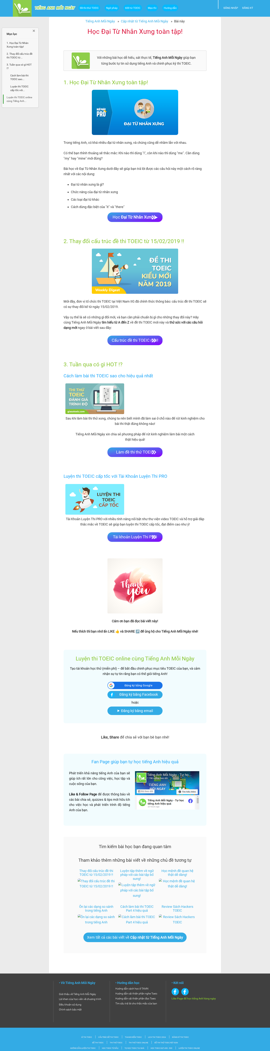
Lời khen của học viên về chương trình (80, 999)
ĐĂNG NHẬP (231, 7)
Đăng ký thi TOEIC (180, 1037)
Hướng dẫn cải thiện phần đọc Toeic (135, 998)
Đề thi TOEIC (98, 1043)
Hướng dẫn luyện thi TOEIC (83, 1048)
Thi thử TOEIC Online (138, 1043)
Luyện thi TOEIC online (189, 1048)
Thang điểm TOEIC (133, 1037)
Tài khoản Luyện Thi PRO (135, 537)
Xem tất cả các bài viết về (135, 937)
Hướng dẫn (170, 7)
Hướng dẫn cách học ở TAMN (131, 988)
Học (135, 217)
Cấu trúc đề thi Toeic (108, 1037)
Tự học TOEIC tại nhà (134, 1048)
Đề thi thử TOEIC (89, 7)
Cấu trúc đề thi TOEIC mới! (135, 340)
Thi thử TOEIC (116, 1043)
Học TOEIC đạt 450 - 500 (161, 1048)
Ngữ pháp (112, 7)
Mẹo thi (152, 7)
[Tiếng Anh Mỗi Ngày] (22, 8)
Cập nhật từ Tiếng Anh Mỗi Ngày (144, 21)
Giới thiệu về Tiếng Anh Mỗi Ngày (77, 994)
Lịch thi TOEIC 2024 (157, 1037)
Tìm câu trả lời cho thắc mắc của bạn (136, 1003)
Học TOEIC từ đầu (110, 1048)
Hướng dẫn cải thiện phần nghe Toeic (136, 993)
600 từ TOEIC (132, 7)
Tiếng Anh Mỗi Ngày (100, 21)
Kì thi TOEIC (86, 1037)
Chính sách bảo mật (70, 1009)
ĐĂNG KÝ (247, 7)
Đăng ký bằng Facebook (138, 694)
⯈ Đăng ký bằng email (135, 711)
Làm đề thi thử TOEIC (135, 452)
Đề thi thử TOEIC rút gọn (166, 1043)
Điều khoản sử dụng (70, 1004)
